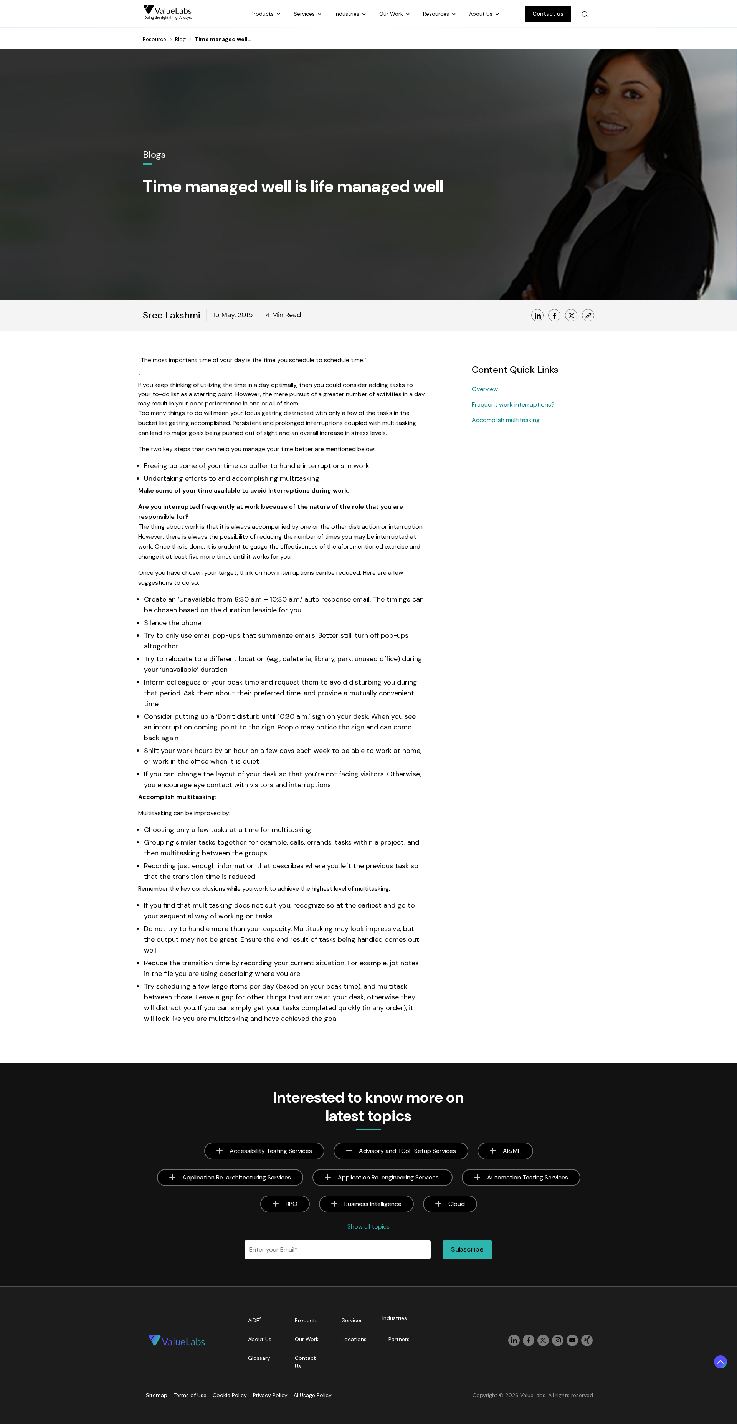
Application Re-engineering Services (389, 1177)
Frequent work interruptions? (513, 404)
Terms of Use (190, 1395)
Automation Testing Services (527, 1177)
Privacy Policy (270, 1395)
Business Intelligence (373, 1204)
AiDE (255, 1320)
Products (263, 13)
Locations (354, 1339)
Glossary (259, 1358)
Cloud (456, 1204)
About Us (481, 13)
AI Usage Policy (313, 1395)
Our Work (392, 13)
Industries (348, 13)
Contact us (547, 14)
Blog (180, 39)
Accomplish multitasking (506, 420)
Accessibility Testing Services (271, 1151)
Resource (154, 39)
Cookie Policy (230, 1395)
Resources (437, 13)
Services (305, 13)
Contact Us (305, 1362)
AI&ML (512, 1151)
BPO (291, 1204)
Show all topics (368, 1226)
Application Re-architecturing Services (236, 1177)
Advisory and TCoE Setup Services (407, 1151)
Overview (485, 389)
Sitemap (156, 1395)
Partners (399, 1339)
